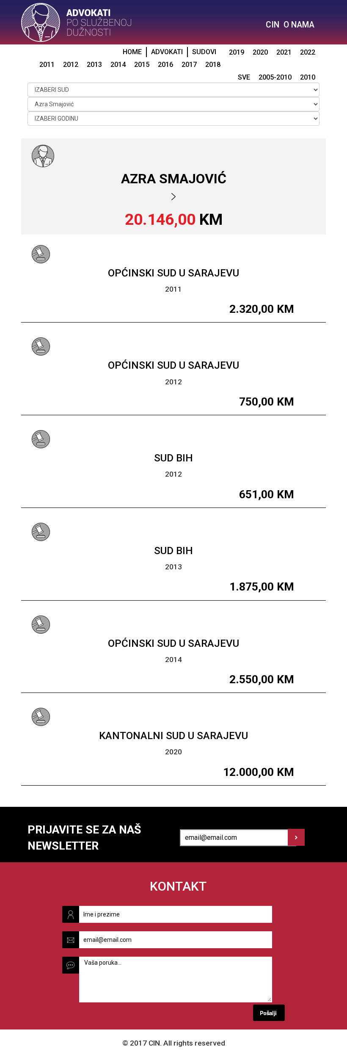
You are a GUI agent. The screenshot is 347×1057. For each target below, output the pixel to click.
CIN (272, 25)
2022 (307, 52)
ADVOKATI (167, 52)
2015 (141, 65)
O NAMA (299, 25)
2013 (94, 65)
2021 (284, 52)
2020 (260, 52)
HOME (132, 52)
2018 (212, 65)
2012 (70, 65)
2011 (47, 65)
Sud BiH (173, 458)
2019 (236, 52)
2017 (189, 65)
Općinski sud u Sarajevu (173, 273)
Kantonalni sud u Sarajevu (173, 736)
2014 (118, 65)
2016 (165, 65)
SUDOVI (204, 52)
